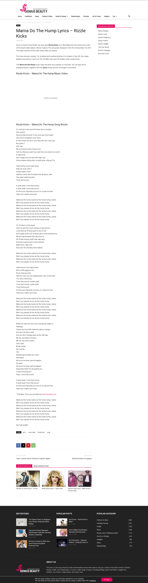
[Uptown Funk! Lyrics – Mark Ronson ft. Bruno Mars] (80, 479)
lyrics (24, 432)
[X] (23, 445)
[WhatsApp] (33, 445)
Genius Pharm (103, 41)
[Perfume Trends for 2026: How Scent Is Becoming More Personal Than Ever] (21, 544)
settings (93, 580)
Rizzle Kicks (41, 432)
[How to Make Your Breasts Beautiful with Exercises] (61, 532)
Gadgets (107, 16)
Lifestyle (86, 16)
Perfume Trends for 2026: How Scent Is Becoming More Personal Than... (39, 543)
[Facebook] (18, 445)
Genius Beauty (103, 31)
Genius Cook (102, 34)
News (37, 16)
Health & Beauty (60, 16)
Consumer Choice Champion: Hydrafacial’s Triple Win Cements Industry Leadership (40, 533)
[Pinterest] (28, 445)
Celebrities (28, 16)
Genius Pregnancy (104, 37)
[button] (129, 17)
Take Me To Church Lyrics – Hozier (26, 488)
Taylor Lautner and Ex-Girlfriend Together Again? (33, 459)
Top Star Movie (103, 47)
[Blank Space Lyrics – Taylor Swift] (54, 479)
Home (20, 16)
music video (31, 432)
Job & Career (96, 16)
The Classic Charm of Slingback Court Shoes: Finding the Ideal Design (39, 522)
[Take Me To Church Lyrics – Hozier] (28, 479)
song (48, 432)
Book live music (103, 53)
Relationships (75, 16)
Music (23, 22)
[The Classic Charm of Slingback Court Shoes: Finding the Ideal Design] (21, 522)
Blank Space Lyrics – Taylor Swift (52, 488)
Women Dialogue (104, 50)
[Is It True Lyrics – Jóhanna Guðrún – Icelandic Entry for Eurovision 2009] (61, 543)
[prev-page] (17, 495)
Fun (114, 16)
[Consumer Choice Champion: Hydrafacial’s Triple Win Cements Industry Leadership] (21, 533)
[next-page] (21, 495)
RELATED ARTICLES (24, 466)
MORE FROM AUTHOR (41, 466)
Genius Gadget (103, 44)
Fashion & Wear (47, 16)
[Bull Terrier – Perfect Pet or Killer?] (61, 522)
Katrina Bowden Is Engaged (82, 459)
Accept (106, 580)
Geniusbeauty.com (49, 394)
